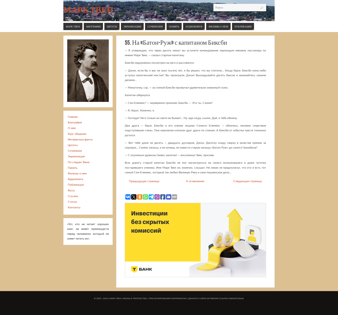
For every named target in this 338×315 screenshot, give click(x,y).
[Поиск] (262, 8)
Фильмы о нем (77, 173)
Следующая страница (247, 181)
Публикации (76, 184)
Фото (71, 190)
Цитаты (73, 145)
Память (72, 167)
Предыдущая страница (144, 181)
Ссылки (73, 196)
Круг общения (77, 134)
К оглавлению (195, 181)
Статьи (72, 201)
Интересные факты (80, 139)
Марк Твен (88, 10)
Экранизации (76, 156)
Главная (73, 116)
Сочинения (75, 150)
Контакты (74, 207)
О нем (72, 128)
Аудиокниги (75, 179)
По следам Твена (78, 162)
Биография (75, 122)
